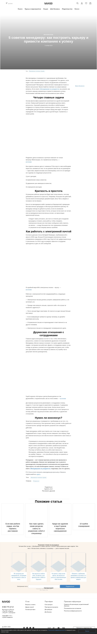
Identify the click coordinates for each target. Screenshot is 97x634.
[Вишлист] (86, 3)
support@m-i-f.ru (7, 616)
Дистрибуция (48, 609)
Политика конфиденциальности (73, 611)
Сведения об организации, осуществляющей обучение (76, 605)
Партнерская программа (51, 607)
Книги (20, 9)
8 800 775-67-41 (8, 607)
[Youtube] (24, 628)
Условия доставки (30, 609)
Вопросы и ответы (30, 604)
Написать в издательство (84, 628)
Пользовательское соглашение (72, 608)
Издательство (67, 9)
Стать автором (48, 604)
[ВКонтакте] (27, 628)
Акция (45, 9)
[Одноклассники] (30, 628)
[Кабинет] (82, 3)
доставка (10, 3)
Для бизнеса (55, 9)
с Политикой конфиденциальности (56, 630)
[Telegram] (33, 628)
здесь (38, 474)
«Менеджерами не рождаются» (50, 89)
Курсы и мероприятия (33, 9)
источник (29, 162)
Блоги (77, 9)
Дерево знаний (29, 607)
